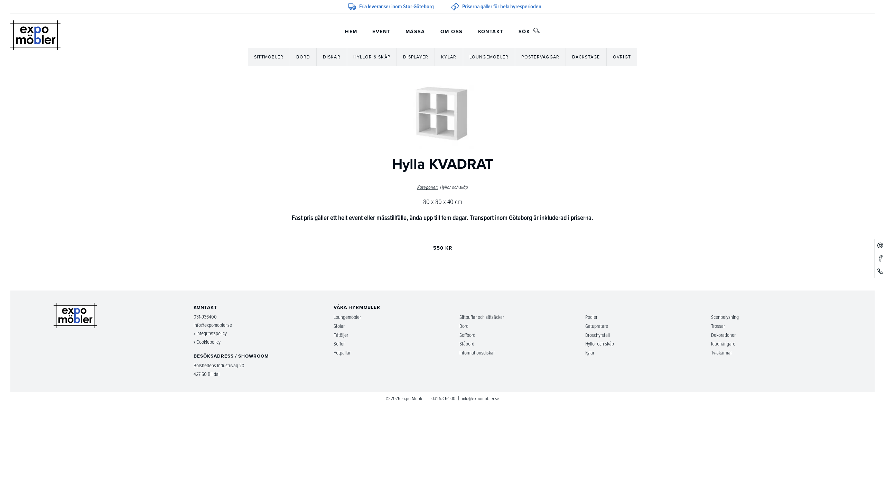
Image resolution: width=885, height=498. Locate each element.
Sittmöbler (268, 57)
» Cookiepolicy (207, 341)
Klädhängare (723, 343)
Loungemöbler (489, 57)
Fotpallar (342, 352)
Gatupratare (596, 326)
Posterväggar (540, 57)
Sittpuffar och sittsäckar (481, 317)
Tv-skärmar (721, 352)
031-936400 (205, 316)
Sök (525, 31)
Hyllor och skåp (454, 187)
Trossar (718, 326)
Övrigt (622, 57)
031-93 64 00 (443, 398)
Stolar (339, 326)
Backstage (586, 57)
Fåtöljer (341, 335)
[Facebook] (880, 258)
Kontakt (490, 31)
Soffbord (467, 335)
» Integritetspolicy (210, 333)
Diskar (332, 57)
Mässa (415, 31)
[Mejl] (880, 245)
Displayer (415, 57)
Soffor (339, 343)
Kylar (448, 57)
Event (381, 31)
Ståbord (466, 343)
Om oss (451, 31)
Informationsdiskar (477, 352)
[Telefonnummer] (880, 271)
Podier (591, 317)
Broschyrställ (597, 335)
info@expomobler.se (213, 325)
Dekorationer (723, 335)
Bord (303, 57)
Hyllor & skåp (371, 57)
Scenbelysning (725, 317)
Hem (351, 31)
